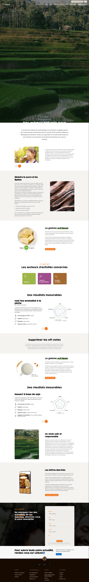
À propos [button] (61, 572)
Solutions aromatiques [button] (19, 572)
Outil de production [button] (34, 576)
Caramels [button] (17, 576)
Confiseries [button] (46, 580)
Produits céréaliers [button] (48, 572)
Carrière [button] (61, 574)
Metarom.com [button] (62, 578)
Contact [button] (61, 576)
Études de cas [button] (32, 578)
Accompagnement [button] (34, 572)
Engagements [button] (32, 574)
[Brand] (6, 4)
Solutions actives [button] (18, 574)
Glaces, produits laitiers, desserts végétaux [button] (49, 575)
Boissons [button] (46, 578)
